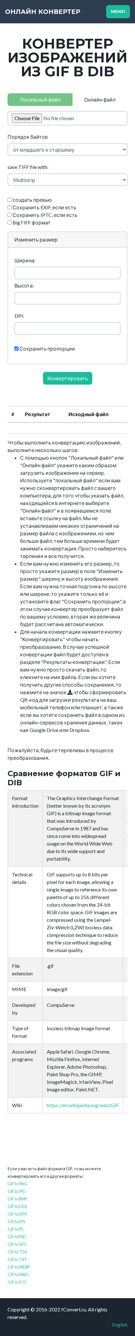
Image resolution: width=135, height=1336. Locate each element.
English (119, 1324)
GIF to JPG (17, 1191)
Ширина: (24, 260)
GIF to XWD (18, 1274)
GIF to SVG (17, 1244)
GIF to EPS (16, 1221)
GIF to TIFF (17, 1259)
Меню (118, 11)
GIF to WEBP (19, 1266)
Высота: (24, 285)
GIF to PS (15, 1229)
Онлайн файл (100, 99)
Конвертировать (67, 378)
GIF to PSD (17, 1236)
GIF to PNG (17, 1183)
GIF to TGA (17, 1251)
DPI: (19, 316)
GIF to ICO (17, 1282)
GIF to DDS (17, 1206)
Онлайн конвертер (42, 11)
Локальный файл (40, 99)
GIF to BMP (17, 1198)
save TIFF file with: (28, 167)
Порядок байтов (28, 137)
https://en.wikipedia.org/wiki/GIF (83, 1105)
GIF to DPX (17, 1214)
